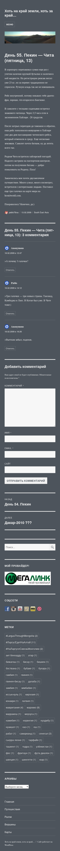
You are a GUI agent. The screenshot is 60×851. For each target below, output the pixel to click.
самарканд (27, 733)
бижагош (13, 662)
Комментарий (14, 385)
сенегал (45, 733)
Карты (8, 832)
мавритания (14, 707)
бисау (28, 662)
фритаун (24, 753)
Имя (8, 432)
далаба (34, 681)
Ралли (8, 817)
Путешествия (12, 809)
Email (9, 448)
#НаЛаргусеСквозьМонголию (24, 649)
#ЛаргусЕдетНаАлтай (21, 642)
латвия (28, 701)
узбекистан (44, 746)
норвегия (30, 720)
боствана (13, 668)
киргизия (32, 694)
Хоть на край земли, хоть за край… (29, 13)
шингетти (29, 759)
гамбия (12, 675)
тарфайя (35, 740)
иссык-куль (14, 694)
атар (32, 655)
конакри (12, 701)
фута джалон (43, 753)
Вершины (10, 824)
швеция (12, 759)
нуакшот (12, 727)
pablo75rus (14, 212)
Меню (9, 24)
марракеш (13, 714)
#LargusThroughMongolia (22, 636)
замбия (12, 688)
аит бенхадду (15, 655)
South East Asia (41, 212)
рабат (11, 733)
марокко (33, 707)
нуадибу (47, 720)
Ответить (10, 269)
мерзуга (31, 714)
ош (37, 727)
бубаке (29, 668)
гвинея (26, 675)
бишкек (43, 662)
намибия (12, 720)
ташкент (12, 746)
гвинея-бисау (15, 681)
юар (43, 759)
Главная (9, 801)
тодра (27, 746)
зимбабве (28, 688)
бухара (44, 668)
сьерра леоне (15, 740)
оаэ (26, 727)
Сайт (8, 463)
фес (10, 753)
